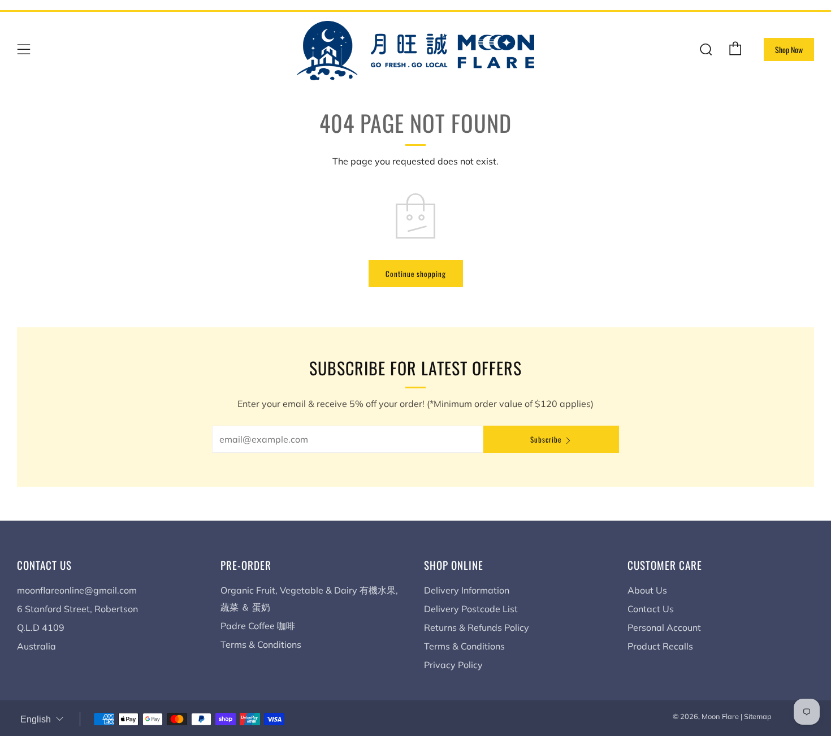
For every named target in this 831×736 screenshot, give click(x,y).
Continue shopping (416, 273)
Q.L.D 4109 (40, 627)
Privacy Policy (453, 664)
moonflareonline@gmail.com (77, 590)
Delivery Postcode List (471, 608)
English (35, 719)
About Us (647, 590)
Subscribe (545, 439)
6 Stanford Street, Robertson (77, 608)
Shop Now (789, 49)
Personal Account (664, 627)
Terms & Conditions (260, 644)
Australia (36, 646)
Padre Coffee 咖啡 (257, 625)
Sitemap (758, 716)
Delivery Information (466, 590)
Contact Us (650, 608)
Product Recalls (660, 646)
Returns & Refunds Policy (476, 627)
